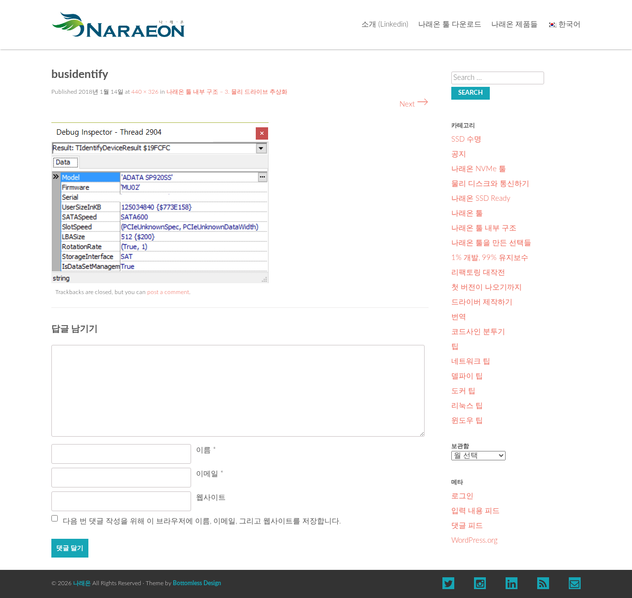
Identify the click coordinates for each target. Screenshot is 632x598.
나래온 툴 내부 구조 (483, 228)
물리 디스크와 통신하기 (490, 183)
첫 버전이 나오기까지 (486, 287)
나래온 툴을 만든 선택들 (491, 243)
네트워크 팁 (470, 361)
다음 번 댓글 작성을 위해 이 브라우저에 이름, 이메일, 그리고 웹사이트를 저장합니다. (202, 521)
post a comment (168, 292)
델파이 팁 (467, 376)
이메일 (209, 474)
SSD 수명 (466, 139)
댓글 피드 (467, 525)
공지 (458, 154)
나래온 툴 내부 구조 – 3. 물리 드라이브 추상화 (226, 92)
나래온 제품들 (514, 24)
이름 (206, 450)
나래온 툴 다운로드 (449, 24)
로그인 (462, 496)
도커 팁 (463, 391)
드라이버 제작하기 (482, 302)
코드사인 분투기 (478, 332)
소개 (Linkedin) (384, 24)
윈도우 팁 (467, 420)
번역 (458, 317)
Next (414, 104)
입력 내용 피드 (475, 511)
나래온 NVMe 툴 (478, 169)
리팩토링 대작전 (478, 272)
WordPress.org (474, 540)
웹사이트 (211, 497)
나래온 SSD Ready (481, 198)
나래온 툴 (467, 213)
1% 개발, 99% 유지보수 (489, 258)
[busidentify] (160, 281)
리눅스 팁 (467, 406)
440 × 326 (144, 92)
